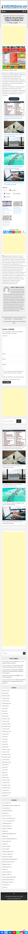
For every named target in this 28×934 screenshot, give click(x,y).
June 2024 (5, 708)
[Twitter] (7, 232)
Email (4, 359)
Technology (5, 884)
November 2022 (6, 757)
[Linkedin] (10, 232)
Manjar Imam (9, 22)
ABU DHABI (5, 803)
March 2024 (5, 716)
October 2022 (5, 759)
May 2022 (4, 772)
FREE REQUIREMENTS (8, 833)
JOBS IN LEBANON (7, 851)
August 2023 (5, 734)
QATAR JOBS (5, 872)
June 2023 (5, 739)
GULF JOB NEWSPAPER (20, 15)
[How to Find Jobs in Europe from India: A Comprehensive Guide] (14, 175)
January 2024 (5, 721)
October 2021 (5, 790)
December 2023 (6, 723)
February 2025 (6, 695)
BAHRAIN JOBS (6, 810)
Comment (5, 335)
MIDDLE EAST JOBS (7, 861)
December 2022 (6, 754)
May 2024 (4, 711)
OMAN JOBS (5, 867)
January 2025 (5, 698)
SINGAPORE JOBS (7, 882)
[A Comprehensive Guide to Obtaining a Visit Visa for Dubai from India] (14, 159)
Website (4, 364)
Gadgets (4, 836)
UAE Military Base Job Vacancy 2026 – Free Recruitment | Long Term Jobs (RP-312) (13, 118)
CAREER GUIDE (6, 823)
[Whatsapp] (16, 232)
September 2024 (6, 703)
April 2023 (5, 744)
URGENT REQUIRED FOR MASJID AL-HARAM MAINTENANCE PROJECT (13, 681)
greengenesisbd (6, 669)
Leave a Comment (14, 23)
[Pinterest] (13, 232)
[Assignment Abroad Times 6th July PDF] (7, 217)
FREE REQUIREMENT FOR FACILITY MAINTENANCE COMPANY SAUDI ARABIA (12, 671)
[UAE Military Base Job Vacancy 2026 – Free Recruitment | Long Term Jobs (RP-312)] (14, 108)
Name (4, 353)
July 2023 (4, 736)
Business (4, 813)
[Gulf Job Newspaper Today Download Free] (7, 203)
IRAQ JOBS (5, 849)
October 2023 (5, 729)
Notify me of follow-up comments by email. (13, 377)
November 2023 (6, 726)
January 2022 (5, 782)
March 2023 (5, 746)
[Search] (18, 421)
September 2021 (6, 792)
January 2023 (5, 751)
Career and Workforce (8, 818)
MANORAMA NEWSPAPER (9, 859)
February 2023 (6, 749)
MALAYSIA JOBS (6, 856)
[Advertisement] (14, 35)
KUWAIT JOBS (6, 854)
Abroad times (17, 259)
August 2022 (5, 764)
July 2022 (4, 767)
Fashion (4, 831)
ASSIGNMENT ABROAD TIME (10, 15)
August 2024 (5, 706)
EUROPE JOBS (6, 828)
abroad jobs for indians (8, 259)
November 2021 (6, 787)
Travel (4, 887)
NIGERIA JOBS (6, 864)
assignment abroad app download (10, 265)
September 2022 (6, 762)
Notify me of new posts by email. (12, 379)
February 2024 (6, 718)
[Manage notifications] (24, 930)
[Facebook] (4, 232)
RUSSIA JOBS (5, 874)
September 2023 (6, 731)
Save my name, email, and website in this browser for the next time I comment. (13, 372)
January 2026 (5, 690)
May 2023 (4, 741)
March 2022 (5, 777)
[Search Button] (25, 11)
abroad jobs (8, 257)
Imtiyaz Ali (5, 675)
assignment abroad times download (11, 280)
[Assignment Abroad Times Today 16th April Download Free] (17, 203)
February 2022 (6, 780)
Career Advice (6, 815)
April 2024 (5, 713)
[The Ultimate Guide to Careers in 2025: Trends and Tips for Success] (14, 143)
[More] (19, 232)
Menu (5, 11)
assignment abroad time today (16, 273)
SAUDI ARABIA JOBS (7, 877)
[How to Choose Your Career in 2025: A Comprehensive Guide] (14, 127)
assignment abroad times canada (16, 278)
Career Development (7, 820)
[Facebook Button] (23, 11)
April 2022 (5, 775)
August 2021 (5, 795)
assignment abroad (16, 264)
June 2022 (5, 769)
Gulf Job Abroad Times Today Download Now (14, 19)
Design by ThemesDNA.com (14, 898)
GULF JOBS (5, 841)
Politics (4, 869)
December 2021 (6, 785)
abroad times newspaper (14, 261)
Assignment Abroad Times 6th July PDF (6, 222)
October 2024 (5, 700)
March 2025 (5, 693)
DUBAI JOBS (5, 826)
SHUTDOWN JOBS (7, 879)
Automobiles (5, 808)
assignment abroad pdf (13, 272)
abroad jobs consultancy (18, 257)
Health (4, 844)
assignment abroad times (8, 275)
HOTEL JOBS (5, 846)
